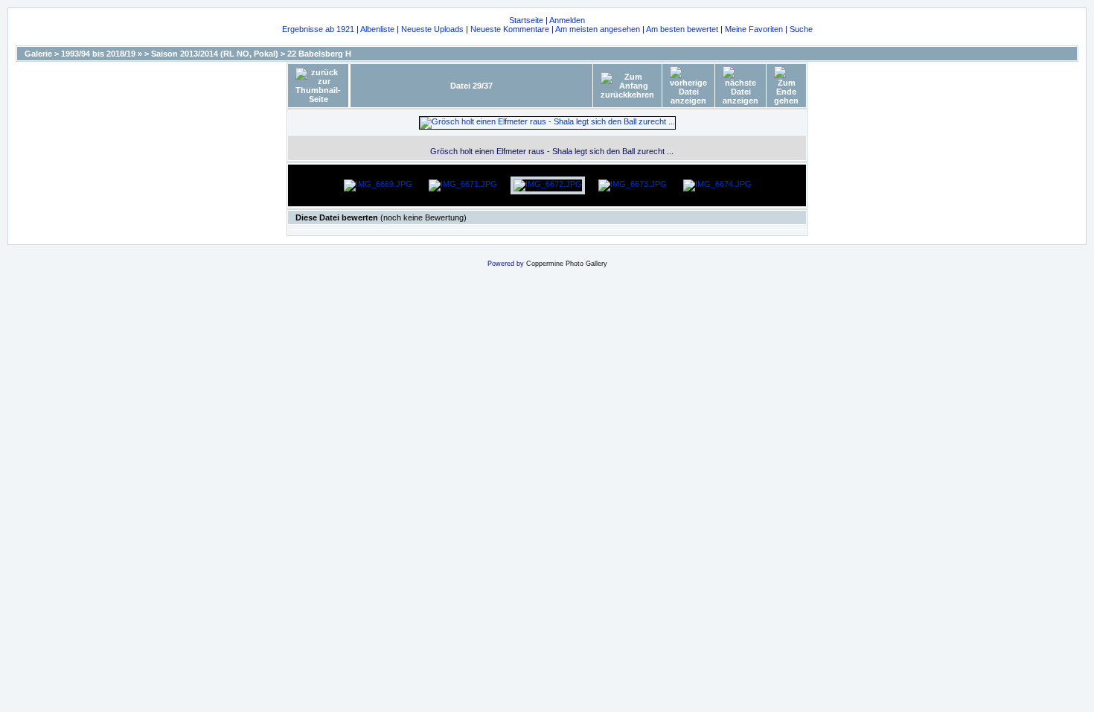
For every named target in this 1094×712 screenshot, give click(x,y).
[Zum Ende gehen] (786, 85)
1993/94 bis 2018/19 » (101, 53)
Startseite (526, 20)
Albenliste (377, 29)
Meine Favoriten (754, 29)
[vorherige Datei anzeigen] (688, 85)
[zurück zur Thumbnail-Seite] (318, 86)
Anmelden (567, 20)
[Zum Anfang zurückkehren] (627, 85)
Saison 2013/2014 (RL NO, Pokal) (214, 53)
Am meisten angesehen (597, 29)
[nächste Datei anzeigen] (740, 85)
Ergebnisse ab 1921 (318, 29)
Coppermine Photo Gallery (566, 263)
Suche (801, 29)
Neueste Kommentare (509, 29)
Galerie (38, 53)
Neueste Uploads (432, 29)
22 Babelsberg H (319, 53)
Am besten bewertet (682, 29)
